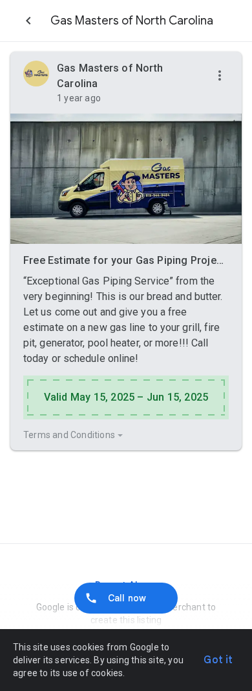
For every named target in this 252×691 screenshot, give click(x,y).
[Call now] (126, 598)
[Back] (28, 20)
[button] (219, 76)
